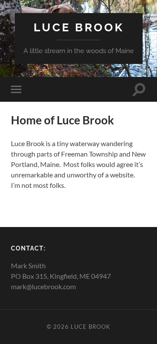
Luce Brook (79, 27)
